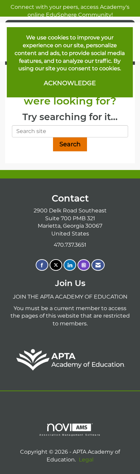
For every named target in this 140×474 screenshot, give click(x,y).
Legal (86, 459)
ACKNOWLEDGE (70, 83)
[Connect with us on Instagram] (83, 265)
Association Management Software (70, 434)
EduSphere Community (78, 15)
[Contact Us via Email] (98, 265)
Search (70, 144)
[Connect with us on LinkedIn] (70, 265)
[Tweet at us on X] (56, 265)
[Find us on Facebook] (42, 265)
